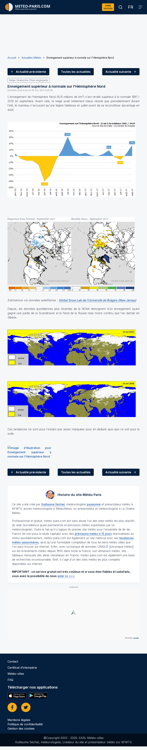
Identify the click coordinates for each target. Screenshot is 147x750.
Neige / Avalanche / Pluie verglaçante (28, 80)
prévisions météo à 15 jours (93, 533)
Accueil (12, 57)
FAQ (10, 680)
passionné (94, 504)
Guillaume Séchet (53, 504)
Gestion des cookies (21, 728)
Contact (13, 661)
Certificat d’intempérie (22, 667)
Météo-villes (16, 673)
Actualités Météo (31, 57)
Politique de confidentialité (25, 724)
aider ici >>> (66, 576)
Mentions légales (19, 720)
